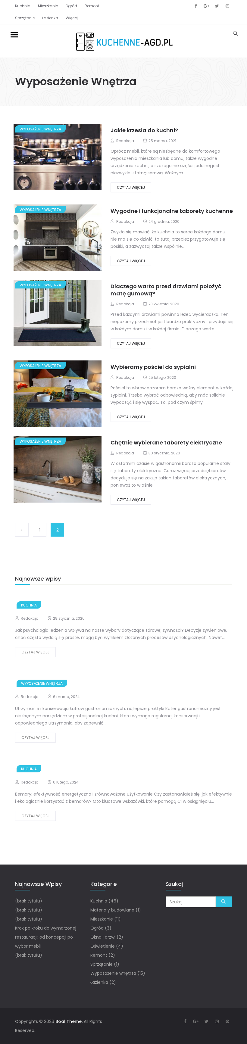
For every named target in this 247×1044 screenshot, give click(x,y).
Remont (92, 5)
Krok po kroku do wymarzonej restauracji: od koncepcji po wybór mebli (45, 937)
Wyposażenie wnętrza (40, 129)
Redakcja (125, 140)
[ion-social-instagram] (227, 6)
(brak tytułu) (28, 901)
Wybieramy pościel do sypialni (153, 367)
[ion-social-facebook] (195, 6)
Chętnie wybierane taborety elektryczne (166, 442)
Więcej (72, 17)
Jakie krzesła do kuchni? (144, 130)
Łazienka (50, 17)
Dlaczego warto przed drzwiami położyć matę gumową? (166, 289)
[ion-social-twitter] (216, 6)
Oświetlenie (102, 946)
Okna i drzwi (102, 937)
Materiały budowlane (112, 910)
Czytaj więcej (131, 187)
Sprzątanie (25, 17)
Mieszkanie (48, 5)
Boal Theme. (69, 1021)
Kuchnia (22, 5)
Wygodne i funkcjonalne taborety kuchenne (172, 211)
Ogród (71, 5)
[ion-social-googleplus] (206, 6)
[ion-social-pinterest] (227, 1021)
